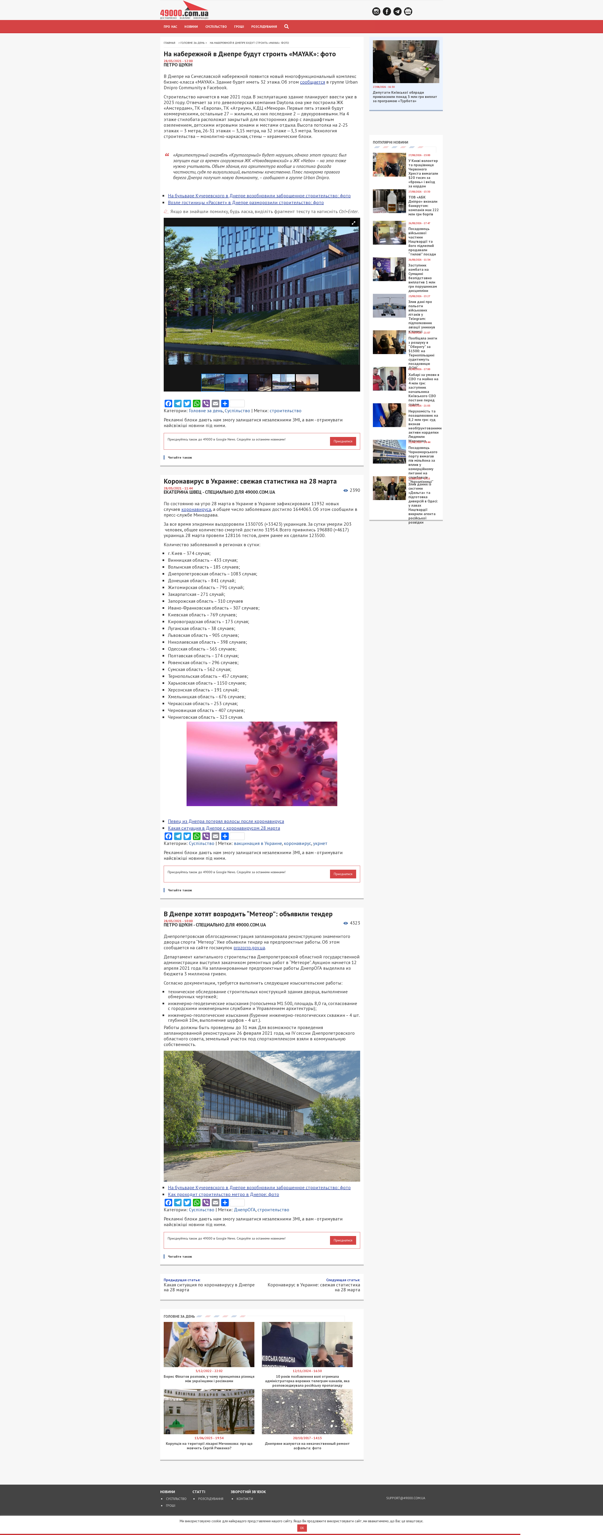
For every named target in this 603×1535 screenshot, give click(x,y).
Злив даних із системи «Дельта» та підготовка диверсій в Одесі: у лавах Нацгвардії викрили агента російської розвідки (423, 503)
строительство (286, 411)
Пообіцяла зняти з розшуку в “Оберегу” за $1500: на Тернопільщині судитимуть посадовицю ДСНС (422, 353)
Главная (169, 42)
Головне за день (192, 42)
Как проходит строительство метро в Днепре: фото (223, 1194)
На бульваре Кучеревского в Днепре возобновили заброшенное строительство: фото (259, 196)
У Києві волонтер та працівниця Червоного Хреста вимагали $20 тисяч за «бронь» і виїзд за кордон (423, 173)
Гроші (239, 26)
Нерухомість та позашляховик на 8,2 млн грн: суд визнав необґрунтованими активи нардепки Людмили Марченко (425, 426)
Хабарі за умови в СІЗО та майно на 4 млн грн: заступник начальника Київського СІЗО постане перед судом (423, 389)
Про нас (170, 26)
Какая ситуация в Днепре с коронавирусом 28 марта (224, 828)
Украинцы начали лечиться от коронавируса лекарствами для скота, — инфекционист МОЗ (259, 1378)
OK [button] (302, 1528)
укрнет (320, 843)
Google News (408, 11)
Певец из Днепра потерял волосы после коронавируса (226, 821)
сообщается (312, 82)
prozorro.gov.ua (249, 948)
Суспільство (216, 26)
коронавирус (297, 843)
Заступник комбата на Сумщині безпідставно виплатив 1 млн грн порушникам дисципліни (422, 278)
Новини (191, 26)
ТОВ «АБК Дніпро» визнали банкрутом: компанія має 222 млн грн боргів (423, 205)
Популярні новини (390, 142)
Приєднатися (343, 441)
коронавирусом (180, 1308)
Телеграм (397, 11)
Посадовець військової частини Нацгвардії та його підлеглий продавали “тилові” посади (422, 241)
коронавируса (196, 509)
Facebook (387, 11)
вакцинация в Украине (258, 843)
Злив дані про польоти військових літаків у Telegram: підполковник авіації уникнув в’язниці (421, 316)
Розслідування (264, 26)
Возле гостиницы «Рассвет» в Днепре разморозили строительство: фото (246, 202)
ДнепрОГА (245, 1210)
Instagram (376, 11)
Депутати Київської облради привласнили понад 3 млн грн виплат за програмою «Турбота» (405, 96)
